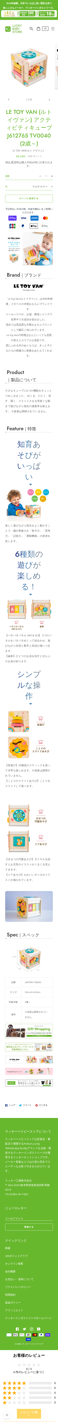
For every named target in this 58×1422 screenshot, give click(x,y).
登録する (29, 1227)
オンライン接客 (14, 1263)
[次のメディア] (49, 99)
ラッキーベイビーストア (32, 1344)
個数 (7, 176)
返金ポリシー (13, 1302)
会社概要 (10, 1271)
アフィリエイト (14, 1310)
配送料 (15, 162)
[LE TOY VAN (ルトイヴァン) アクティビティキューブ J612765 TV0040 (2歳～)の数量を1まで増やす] (53, 176)
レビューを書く (29, 1413)
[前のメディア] (8, 99)
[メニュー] (52, 28)
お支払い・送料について (19, 1279)
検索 (7, 1248)
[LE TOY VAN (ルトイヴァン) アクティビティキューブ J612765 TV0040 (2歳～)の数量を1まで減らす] (39, 176)
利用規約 (10, 1294)
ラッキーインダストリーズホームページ (28, 1318)
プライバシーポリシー (18, 1287)
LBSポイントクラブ (16, 1255)
